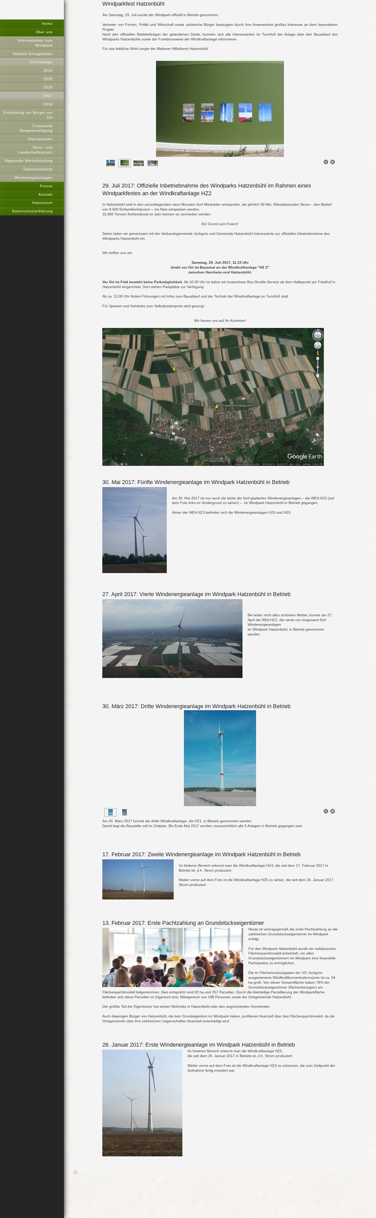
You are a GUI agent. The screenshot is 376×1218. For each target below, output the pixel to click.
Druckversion (90, 1172)
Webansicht (356, 1172)
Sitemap (110, 1172)
